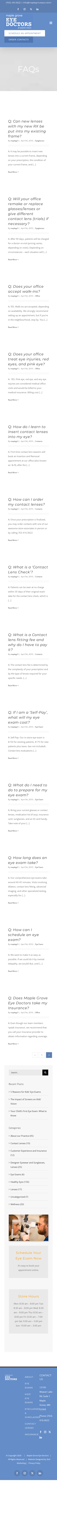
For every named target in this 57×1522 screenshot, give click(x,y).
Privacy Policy (34, 1463)
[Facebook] (40, 1432)
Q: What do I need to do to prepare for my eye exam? (27, 790)
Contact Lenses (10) (20, 1143)
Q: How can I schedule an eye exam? (23, 935)
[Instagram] (45, 1432)
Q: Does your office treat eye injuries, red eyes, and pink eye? (28, 359)
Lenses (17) (16, 1189)
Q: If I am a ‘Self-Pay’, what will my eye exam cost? (28, 717)
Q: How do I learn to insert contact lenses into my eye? (28, 432)
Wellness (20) (17, 1204)
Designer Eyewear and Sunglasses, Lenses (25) (28, 1164)
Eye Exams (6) (17, 1174)
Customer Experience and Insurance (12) (29, 1153)
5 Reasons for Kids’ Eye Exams (26, 1091)
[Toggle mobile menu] (51, 22)
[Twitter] (50, 1432)
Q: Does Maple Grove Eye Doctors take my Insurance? (28, 1003)
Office (37, 296)
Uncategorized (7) (19, 1196)
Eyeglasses (39, 140)
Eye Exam (39, 727)
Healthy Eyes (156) (20, 1181)
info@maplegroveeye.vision (37, 2)
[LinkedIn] (40, 1437)
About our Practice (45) (22, 1135)
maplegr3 (14, 140)
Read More (12, 172)
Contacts (38, 441)
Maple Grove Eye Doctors (38, 1455)
